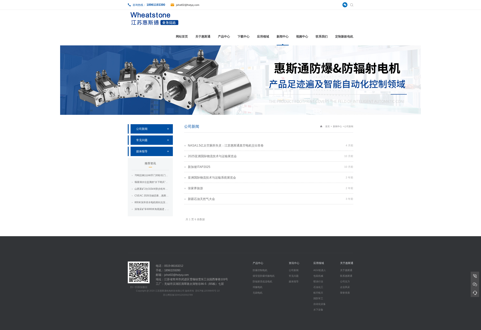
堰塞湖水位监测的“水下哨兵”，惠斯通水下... (152, 182)
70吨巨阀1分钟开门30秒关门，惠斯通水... (152, 175)
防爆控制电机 (260, 270)
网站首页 (182, 36)
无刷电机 (257, 292)
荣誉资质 (345, 292)
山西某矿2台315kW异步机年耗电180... (152, 188)
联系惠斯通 (346, 275)
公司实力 (345, 281)
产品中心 (224, 36)
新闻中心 (283, 36)
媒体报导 (141, 151)
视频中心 (302, 36)
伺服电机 (257, 287)
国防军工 (318, 298)
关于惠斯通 (202, 36)
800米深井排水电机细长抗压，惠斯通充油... (152, 202)
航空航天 (318, 292)
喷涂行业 (318, 281)
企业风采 (345, 287)
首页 (327, 126)
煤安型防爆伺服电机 (264, 275)
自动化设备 (319, 304)
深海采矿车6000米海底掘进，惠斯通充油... (152, 209)
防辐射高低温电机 (262, 281)
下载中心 (243, 36)
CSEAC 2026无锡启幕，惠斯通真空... (152, 195)
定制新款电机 (344, 36)
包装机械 (318, 275)
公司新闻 (141, 128)
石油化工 (318, 287)
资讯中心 (294, 263)
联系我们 (322, 36)
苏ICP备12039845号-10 (207, 290)
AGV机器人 (319, 270)
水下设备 (318, 309)
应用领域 (263, 36)
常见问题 (141, 140)
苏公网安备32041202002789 (178, 295)
